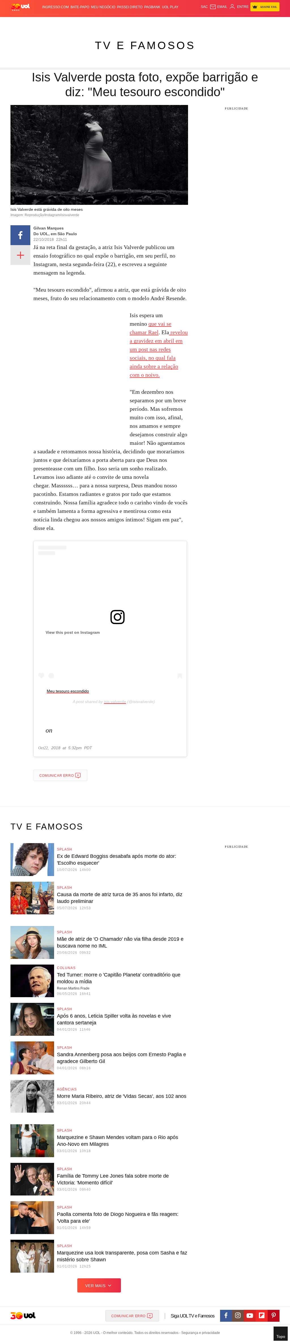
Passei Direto (129, 7)
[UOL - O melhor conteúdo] (20, 6)
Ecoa (196, 22)
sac (204, 7)
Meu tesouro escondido (68, 691)
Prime (245, 22)
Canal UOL (211, 22)
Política (69, 22)
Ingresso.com (55, 7)
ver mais (95, 1285)
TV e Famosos (145, 45)
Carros (85, 22)
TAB (236, 22)
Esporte (130, 22)
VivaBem (176, 22)
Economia (101, 22)
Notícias (53, 22)
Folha (117, 22)
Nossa (227, 22)
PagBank (152, 7)
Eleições (36, 22)
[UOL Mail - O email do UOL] (218, 6)
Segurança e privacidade (199, 1333)
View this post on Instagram (73, 632)
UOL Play (170, 7)
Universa (160, 22)
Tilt (187, 22)
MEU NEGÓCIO (103, 7)
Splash (145, 22)
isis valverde (115, 701)
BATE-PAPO (80, 7)
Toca (255, 22)
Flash (22, 22)
